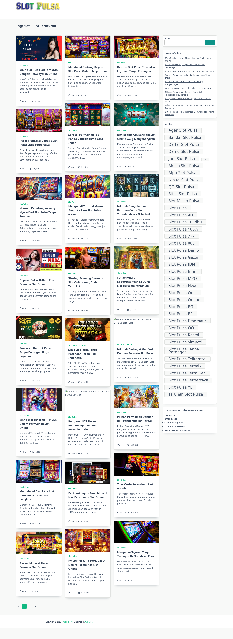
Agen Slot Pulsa (183, 130)
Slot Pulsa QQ (181, 327)
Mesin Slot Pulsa (184, 165)
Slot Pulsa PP (181, 313)
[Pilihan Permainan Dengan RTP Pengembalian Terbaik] (136, 396)
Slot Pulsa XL (180, 387)
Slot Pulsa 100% (183, 229)
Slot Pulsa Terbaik (185, 366)
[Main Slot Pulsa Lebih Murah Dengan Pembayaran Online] (39, 48)
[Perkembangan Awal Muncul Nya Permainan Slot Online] (87, 473)
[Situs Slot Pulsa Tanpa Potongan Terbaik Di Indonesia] (87, 329)
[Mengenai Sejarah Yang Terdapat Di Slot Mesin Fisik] (136, 532)
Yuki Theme (68, 622)
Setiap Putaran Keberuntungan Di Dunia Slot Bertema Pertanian (134, 281)
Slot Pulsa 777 (182, 236)
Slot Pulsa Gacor (184, 257)
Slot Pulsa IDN (182, 264)
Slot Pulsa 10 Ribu (185, 222)
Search (167, 38)
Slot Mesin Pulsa (184, 200)
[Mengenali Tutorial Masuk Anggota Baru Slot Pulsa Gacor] (87, 186)
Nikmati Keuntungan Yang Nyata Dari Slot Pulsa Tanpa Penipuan (38, 212)
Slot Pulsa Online (184, 299)
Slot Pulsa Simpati (185, 342)
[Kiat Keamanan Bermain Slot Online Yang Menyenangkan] (136, 114)
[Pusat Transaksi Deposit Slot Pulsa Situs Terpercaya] (39, 120)
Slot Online (72, 130)
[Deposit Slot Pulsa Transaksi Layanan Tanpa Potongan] (136, 47)
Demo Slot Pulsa (184, 151)
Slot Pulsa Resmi (184, 335)
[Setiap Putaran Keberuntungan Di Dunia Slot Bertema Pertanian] (136, 257)
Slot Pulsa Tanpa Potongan (184, 351)
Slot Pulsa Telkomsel (188, 359)
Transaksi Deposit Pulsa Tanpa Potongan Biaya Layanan (35, 352)
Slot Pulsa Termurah (187, 373)
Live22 (205, 159)
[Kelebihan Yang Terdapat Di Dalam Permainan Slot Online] (87, 540)
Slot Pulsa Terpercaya (188, 380)
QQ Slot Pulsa (181, 186)
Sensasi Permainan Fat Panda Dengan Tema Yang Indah (85, 139)
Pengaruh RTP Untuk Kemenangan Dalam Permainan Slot (82, 425)
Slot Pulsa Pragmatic (188, 320)
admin (24, 101)
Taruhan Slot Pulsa (186, 394)
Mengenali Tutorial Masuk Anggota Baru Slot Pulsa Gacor (85, 210)
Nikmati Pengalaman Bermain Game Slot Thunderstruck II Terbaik (134, 210)
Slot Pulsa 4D (181, 215)
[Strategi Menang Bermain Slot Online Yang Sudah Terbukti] (87, 258)
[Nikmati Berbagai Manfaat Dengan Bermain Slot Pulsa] (136, 329)
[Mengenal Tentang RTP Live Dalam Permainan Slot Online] (39, 399)
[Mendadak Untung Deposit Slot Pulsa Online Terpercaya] (87, 47)
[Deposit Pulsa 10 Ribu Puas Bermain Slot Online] (39, 260)
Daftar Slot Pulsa (184, 144)
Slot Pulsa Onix (183, 292)
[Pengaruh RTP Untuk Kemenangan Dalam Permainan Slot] (87, 401)
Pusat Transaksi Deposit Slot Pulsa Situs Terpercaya (188, 88)
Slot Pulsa (24, 65)
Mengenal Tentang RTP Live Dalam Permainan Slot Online (38, 424)
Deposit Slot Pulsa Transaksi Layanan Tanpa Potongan (189, 71)
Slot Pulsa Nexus (184, 285)
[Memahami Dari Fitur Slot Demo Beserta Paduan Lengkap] (39, 471)
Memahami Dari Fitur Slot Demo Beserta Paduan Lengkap (37, 495)
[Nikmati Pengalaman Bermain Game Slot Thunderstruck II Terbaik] (136, 185)
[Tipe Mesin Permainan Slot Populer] (136, 464)
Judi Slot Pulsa (182, 158)
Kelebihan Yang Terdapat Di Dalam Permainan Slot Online (87, 564)
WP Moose (90, 622)
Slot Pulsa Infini (183, 271)
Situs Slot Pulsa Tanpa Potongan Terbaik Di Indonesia (82, 354)
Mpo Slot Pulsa (182, 172)
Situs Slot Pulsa (183, 193)
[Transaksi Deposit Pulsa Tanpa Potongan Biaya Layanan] (39, 327)
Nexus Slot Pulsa (184, 179)
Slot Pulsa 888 (182, 243)
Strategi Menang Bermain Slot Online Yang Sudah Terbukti (85, 282)
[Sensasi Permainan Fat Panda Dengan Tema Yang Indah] (87, 114)
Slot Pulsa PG (181, 306)
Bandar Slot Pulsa (185, 137)
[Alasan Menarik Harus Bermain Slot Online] (39, 543)
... (31, 92)
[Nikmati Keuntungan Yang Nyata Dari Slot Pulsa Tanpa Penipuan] (39, 188)
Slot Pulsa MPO (183, 278)
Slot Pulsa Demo (184, 250)
